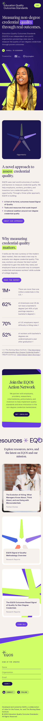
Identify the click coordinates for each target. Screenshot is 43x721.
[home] (15, 5)
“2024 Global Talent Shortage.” (29, 355)
